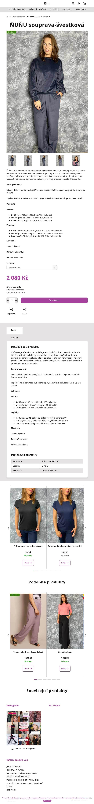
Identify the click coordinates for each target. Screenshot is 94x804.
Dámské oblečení (50, 461)
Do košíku (55, 300)
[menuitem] (17, 9)
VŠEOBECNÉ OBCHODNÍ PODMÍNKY (23, 780)
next (86, 528)
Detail (27, 563)
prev (8, 528)
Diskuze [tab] (14, 337)
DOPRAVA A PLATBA (16, 770)
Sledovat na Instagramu (25, 748)
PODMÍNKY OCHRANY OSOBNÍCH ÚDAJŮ (25, 783)
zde (90, 798)
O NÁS (9, 786)
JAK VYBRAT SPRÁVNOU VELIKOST (22, 773)
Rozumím (47, 801)
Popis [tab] (13, 330)
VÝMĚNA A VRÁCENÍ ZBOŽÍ (18, 776)
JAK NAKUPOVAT (14, 766)
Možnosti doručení (15, 289)
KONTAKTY (11, 790)
